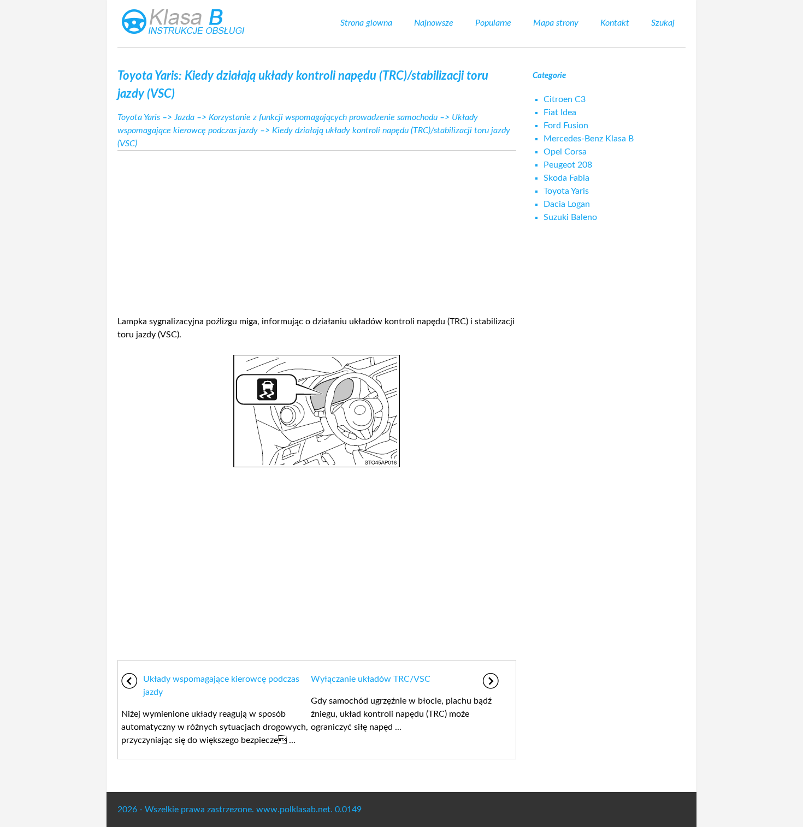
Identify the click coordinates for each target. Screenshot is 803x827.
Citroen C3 (565, 99)
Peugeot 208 (568, 164)
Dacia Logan (567, 204)
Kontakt (614, 23)
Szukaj (663, 23)
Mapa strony (555, 23)
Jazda (184, 117)
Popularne (493, 23)
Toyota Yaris (138, 117)
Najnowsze (433, 23)
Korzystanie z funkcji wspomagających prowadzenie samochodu (323, 117)
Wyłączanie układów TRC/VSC (370, 679)
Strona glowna (366, 23)
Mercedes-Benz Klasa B (589, 138)
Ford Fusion (566, 125)
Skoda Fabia (566, 178)
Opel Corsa (565, 151)
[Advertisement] (316, 229)
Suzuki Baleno (570, 217)
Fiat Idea (560, 112)
